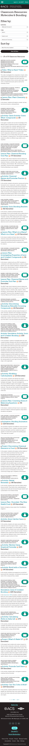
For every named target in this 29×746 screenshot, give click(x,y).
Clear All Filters (14, 51)
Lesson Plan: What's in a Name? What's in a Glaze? (14, 233)
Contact (14, 741)
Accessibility (8, 741)
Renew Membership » (15, 734)
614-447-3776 (8, 716)
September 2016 (8, 595)
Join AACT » (14, 731)
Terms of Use (5, 738)
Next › (14, 699)
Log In (15, 2)
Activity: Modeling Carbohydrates (9, 375)
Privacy (16, 738)
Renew (26, 2)
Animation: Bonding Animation (14, 422)
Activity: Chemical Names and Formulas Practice (12, 177)
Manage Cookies (23, 738)
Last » (18, 699)
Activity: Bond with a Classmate (14, 567)
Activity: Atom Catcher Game (12, 519)
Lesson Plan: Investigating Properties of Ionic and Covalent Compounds (13, 255)
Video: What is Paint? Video (13, 70)
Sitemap (22, 741)
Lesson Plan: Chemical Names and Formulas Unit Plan (14, 280)
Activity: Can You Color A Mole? (14, 685)
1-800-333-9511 (10, 714)
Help (18, 741)
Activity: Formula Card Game (13, 666)
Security (11, 738)
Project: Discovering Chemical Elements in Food (13, 447)
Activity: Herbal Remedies (7, 481)
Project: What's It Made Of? (12, 639)
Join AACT (21, 2)
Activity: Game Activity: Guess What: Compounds (13, 117)
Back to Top (14, 704)
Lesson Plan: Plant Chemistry (13, 97)
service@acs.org (15, 712)
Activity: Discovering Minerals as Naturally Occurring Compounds (13, 306)
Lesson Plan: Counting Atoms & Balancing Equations (14, 402)
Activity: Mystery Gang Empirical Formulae (10, 546)
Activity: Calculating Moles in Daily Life (9, 618)
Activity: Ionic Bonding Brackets (15, 207)
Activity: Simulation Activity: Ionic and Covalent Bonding (14, 334)
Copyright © (6, 744)
